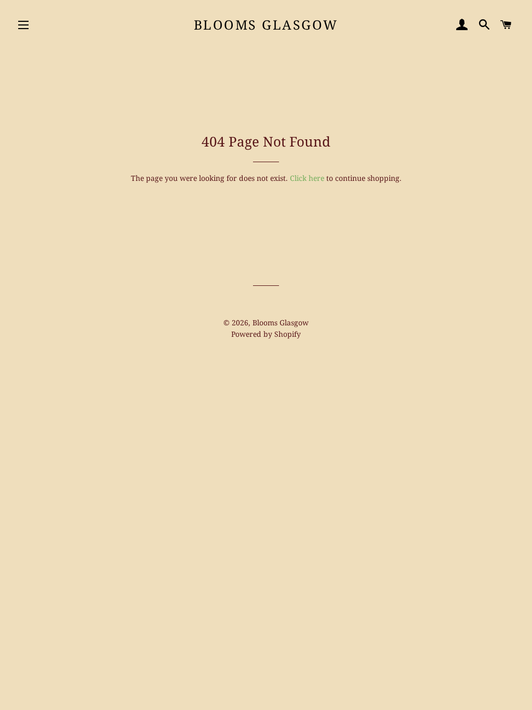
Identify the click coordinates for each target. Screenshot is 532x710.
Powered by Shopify (266, 334)
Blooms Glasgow (266, 24)
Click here (307, 178)
